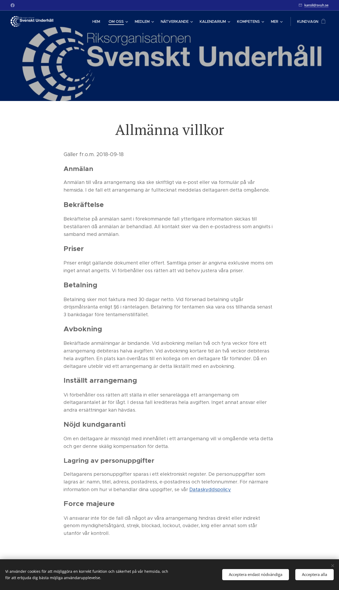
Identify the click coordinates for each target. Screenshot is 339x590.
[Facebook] (12, 5)
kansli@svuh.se (316, 5)
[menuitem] (97, 21)
